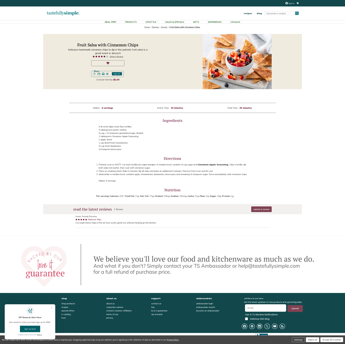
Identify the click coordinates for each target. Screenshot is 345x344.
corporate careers (114, 307)
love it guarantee (159, 310)
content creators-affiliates (119, 310)
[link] (94, 74)
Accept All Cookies (331, 339)
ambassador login (204, 303)
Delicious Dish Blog (259, 318)
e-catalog (66, 314)
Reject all (312, 339)
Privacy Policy (173, 339)
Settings (298, 339)
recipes (248, 13)
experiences (215, 22)
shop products (68, 303)
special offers (67, 310)
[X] (267, 326)
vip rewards (157, 314)
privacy (109, 317)
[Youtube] (274, 326)
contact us (156, 303)
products (131, 22)
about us (110, 303)
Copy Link (116, 74)
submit (295, 308)
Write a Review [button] (116, 56)
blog (259, 13)
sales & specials (174, 22)
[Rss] (282, 326)
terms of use (112, 314)
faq (152, 307)
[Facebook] (244, 326)
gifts (196, 22)
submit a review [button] (261, 209)
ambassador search (205, 307)
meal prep (110, 22)
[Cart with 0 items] (296, 3)
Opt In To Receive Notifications (261, 314)
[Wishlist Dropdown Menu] (107, 63)
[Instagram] (259, 326)
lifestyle (151, 22)
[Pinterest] (252, 326)
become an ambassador (207, 310)
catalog (235, 22)
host (63, 317)
